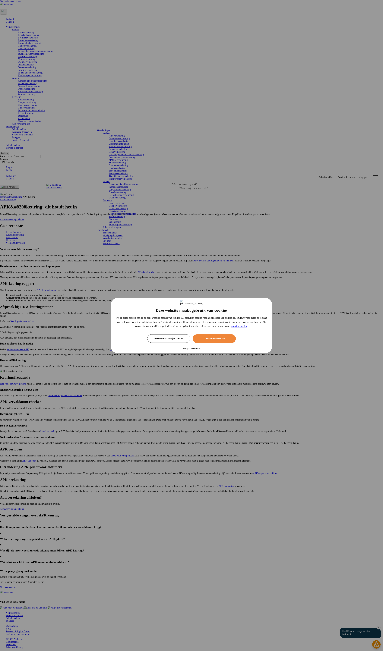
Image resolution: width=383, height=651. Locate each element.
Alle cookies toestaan (214, 338)
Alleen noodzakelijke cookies (168, 338)
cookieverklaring (239, 326)
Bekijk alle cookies (191, 348)
